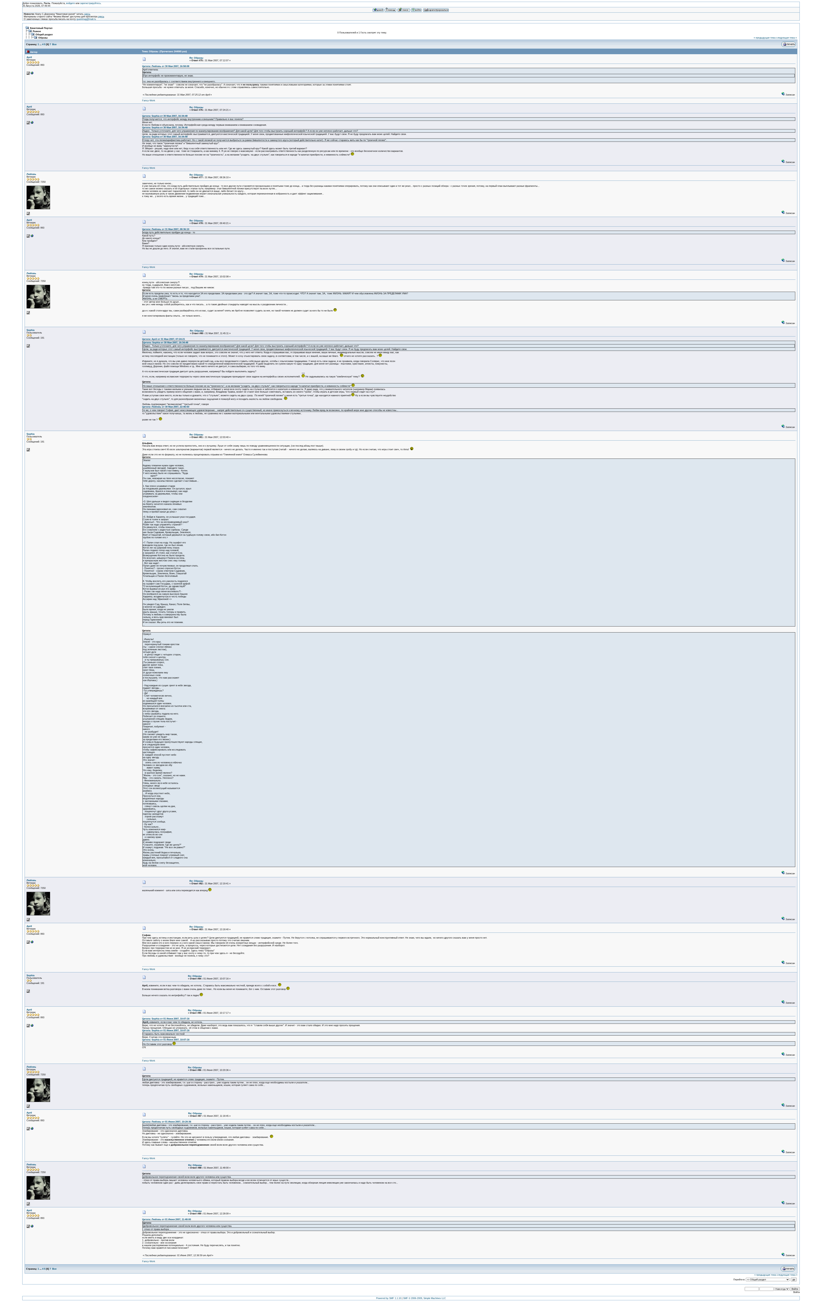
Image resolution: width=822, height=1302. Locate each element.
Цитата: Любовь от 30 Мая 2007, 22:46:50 (165, 406)
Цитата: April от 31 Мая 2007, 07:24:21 (163, 339)
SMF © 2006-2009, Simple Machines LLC (424, 1298)
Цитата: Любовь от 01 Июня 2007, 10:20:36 (166, 1121)
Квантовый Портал (41, 28)
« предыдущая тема (765, 37)
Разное (37, 31)
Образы (43, 37)
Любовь (31, 174)
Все (54, 44)
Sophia (30, 330)
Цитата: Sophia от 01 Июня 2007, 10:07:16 (165, 1018)
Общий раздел (44, 34)
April (29, 57)
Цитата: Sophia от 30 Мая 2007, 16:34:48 (165, 116)
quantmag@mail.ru (86, 19)
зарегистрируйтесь (90, 3)
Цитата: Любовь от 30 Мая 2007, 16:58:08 (165, 66)
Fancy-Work (148, 100)
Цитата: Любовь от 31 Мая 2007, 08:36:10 (165, 229)
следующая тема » (786, 37)
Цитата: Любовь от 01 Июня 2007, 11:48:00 (166, 1219)
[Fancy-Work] (32, 74)
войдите (70, 3)
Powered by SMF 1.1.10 (388, 1298)
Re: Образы (196, 58)
